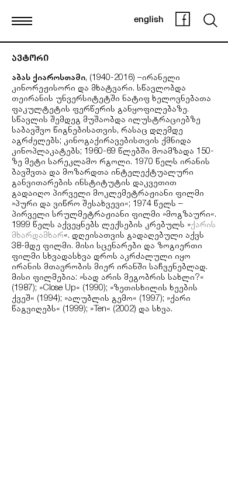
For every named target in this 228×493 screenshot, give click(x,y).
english (149, 20)
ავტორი (30, 59)
